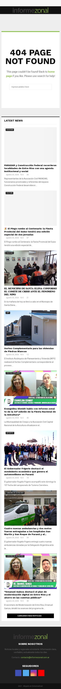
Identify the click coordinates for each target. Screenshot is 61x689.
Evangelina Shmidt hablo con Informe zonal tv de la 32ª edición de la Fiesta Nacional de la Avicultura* (30, 411)
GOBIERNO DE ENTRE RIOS (15, 493)
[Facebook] (26, 3)
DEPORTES (9, 433)
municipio (9, 253)
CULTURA (9, 193)
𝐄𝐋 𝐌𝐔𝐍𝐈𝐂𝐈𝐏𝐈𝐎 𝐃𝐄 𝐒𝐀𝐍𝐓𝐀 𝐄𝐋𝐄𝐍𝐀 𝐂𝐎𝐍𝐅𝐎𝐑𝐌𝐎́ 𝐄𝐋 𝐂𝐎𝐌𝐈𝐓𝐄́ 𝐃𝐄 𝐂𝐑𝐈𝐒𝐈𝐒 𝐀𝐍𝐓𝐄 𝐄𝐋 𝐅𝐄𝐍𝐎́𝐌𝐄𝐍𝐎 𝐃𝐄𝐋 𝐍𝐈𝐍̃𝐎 (30, 291)
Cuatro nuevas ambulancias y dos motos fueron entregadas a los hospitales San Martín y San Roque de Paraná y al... (27, 531)
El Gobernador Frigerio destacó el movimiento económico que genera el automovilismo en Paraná (26, 471)
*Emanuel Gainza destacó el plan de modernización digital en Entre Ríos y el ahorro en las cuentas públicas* (27, 594)
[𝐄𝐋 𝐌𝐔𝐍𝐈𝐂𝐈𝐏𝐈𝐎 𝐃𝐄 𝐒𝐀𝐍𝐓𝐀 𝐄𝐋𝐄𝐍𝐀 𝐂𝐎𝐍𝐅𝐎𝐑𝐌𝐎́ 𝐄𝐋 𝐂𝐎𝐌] (30, 268)
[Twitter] (29, 3)
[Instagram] (32, 3)
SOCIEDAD (9, 129)
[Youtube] (35, 3)
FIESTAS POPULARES (13, 373)
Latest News (13, 120)
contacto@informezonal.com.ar (35, 657)
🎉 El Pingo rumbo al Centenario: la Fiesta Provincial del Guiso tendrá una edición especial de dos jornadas (28, 231)
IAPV (7, 313)
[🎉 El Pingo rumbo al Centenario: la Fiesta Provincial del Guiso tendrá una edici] (30, 208)
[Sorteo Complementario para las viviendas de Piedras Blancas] (30, 328)
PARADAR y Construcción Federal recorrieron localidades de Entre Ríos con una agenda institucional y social (30, 168)
